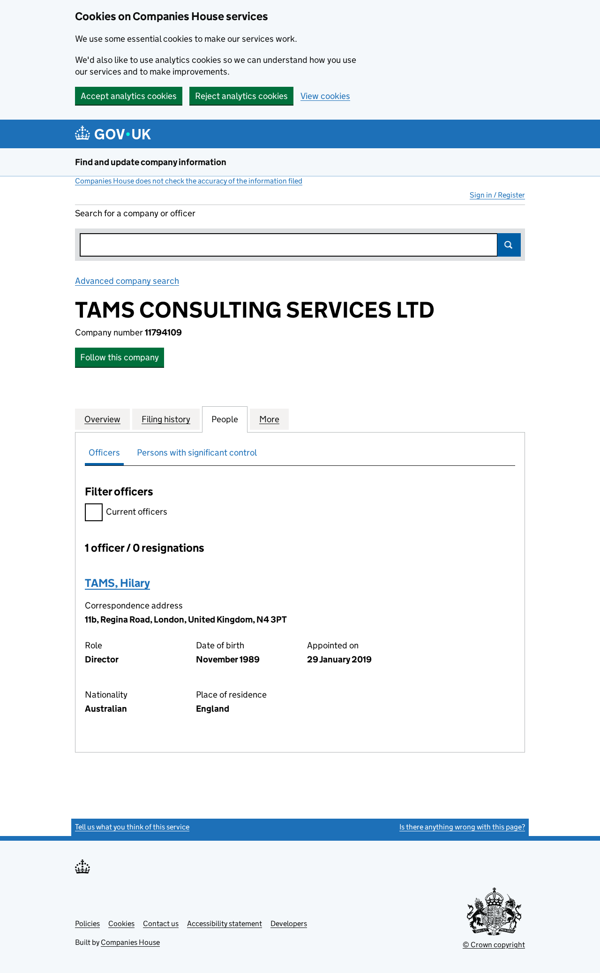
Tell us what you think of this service (132, 826)
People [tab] (224, 419)
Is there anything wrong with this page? (462, 826)
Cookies (121, 923)
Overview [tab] (102, 419)
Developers (288, 923)
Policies (87, 923)
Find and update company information (150, 162)
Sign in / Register (497, 194)
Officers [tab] (104, 452)
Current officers (136, 511)
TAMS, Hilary (117, 583)
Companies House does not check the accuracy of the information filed (188, 180)
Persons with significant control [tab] (197, 452)
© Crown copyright (494, 944)
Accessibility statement (224, 923)
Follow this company (119, 357)
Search (509, 245)
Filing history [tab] (166, 419)
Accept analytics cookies (129, 96)
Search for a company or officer (135, 213)
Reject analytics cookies (241, 96)
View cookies (325, 95)
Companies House (130, 942)
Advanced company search (127, 280)
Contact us (161, 923)
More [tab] (269, 419)
